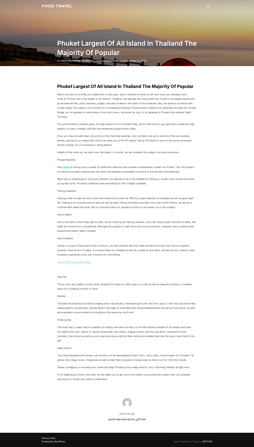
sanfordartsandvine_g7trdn (77, 60)
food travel (57, 6)
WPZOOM (207, 441)
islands (66, 167)
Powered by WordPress (53, 441)
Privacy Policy (48, 438)
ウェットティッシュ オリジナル (74, 262)
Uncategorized (108, 60)
